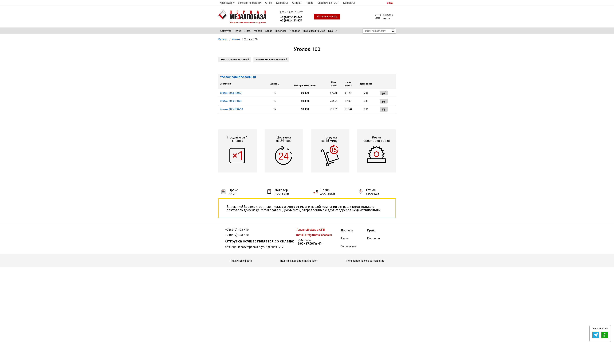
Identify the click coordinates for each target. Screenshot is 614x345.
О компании (348, 246)
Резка (344, 238)
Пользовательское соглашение (365, 260)
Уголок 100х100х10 (231, 109)
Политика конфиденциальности (299, 260)
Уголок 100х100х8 (230, 101)
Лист (247, 30)
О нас (268, 2)
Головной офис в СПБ (310, 229)
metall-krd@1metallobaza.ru (314, 235)
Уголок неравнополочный (271, 59)
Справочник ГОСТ (328, 2)
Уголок (257, 30)
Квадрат (295, 30)
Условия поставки (249, 2)
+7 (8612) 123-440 (237, 229)
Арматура (225, 30)
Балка (268, 30)
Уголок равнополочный (235, 59)
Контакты (282, 2)
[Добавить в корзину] (384, 93)
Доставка (347, 230)
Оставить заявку (327, 16)
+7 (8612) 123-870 (237, 235)
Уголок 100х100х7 (230, 92)
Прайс (309, 2)
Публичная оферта (241, 260)
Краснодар (226, 2)
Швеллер (281, 30)
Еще (330, 30)
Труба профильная (314, 30)
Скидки (296, 2)
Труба (238, 30)
